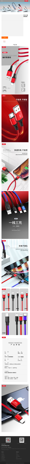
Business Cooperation (19, 458)
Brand (17, 453)
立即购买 (5, 37)
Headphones (3, 456)
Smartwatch (2, 458)
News (17, 457)
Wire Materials (3, 457)
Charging (2, 453)
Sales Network (18, 456)
